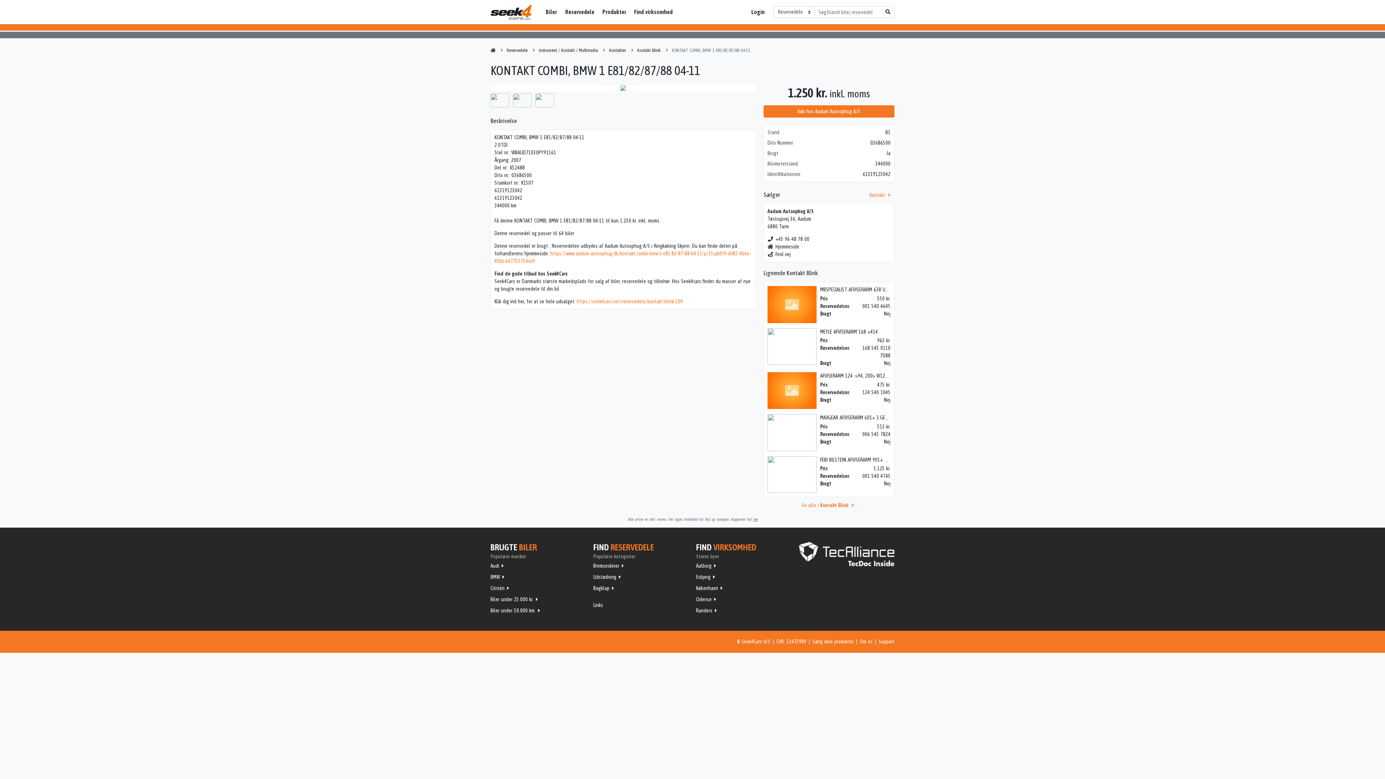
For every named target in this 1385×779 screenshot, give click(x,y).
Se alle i (825, 505)
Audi (495, 566)
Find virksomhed (653, 12)
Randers (704, 610)
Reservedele (579, 12)
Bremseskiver (606, 566)
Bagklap (601, 588)
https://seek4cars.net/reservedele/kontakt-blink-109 (630, 301)
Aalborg (704, 566)
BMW (495, 577)
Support (886, 641)
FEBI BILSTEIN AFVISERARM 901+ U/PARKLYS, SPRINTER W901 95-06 (886, 460)
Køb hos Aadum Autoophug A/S (829, 111)
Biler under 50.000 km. (513, 610)
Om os (866, 641)
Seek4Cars (511, 12)
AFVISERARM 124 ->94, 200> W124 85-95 (860, 376)
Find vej (783, 254)
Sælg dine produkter (833, 641)
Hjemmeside (787, 247)
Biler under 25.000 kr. (512, 599)
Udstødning (604, 577)
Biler (551, 12)
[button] (510, 88)
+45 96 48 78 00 (792, 239)
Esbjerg (703, 577)
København (707, 588)
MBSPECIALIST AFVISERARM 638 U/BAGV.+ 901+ (866, 289)
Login (758, 12)
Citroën (498, 588)
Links (598, 605)
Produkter (614, 12)
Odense (704, 599)
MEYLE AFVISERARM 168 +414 (849, 332)
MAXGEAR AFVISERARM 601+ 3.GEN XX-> (858, 418)
